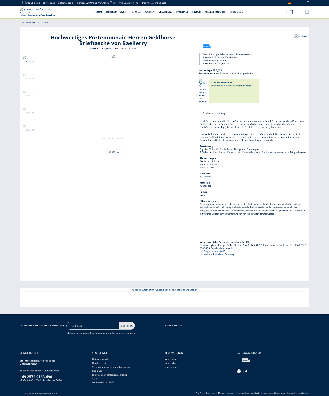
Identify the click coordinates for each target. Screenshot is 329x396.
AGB (94, 378)
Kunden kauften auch (143, 289)
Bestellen (127, 325)
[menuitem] (298, 2)
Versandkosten (245, 393)
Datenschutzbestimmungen (93, 332)
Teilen (111, 151)
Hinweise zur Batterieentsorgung (109, 374)
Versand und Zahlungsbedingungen (111, 367)
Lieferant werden (101, 359)
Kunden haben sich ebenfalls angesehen (176, 289)
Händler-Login (99, 363)
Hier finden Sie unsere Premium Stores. (232, 84)
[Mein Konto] (299, 11)
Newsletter (170, 359)
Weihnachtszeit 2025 (103, 382)
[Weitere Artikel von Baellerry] (301, 41)
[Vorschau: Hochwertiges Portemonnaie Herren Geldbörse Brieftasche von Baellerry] (28, 61)
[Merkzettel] (307, 3)
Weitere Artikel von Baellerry (218, 254)
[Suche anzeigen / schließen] (291, 11)
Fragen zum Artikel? (214, 251)
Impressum (170, 367)
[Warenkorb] (307, 12)
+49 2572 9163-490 (36, 376)
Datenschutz (171, 363)
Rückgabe (97, 370)
